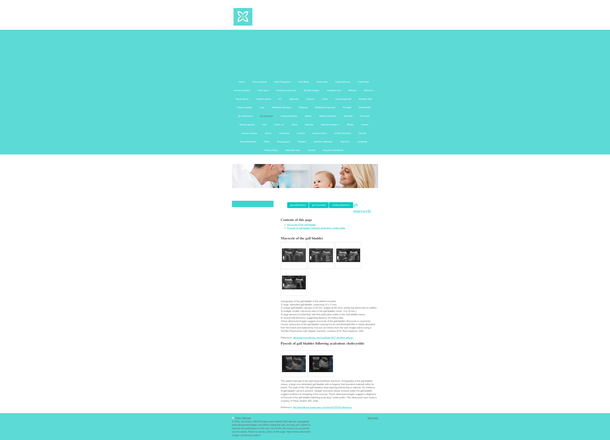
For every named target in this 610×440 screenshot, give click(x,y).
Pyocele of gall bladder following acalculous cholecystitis (316, 228)
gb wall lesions (297, 205)
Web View (373, 418)
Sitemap (246, 418)
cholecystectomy (341, 205)
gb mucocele (318, 205)
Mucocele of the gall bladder (301, 224)
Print (238, 418)
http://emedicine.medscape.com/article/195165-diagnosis (322, 407)
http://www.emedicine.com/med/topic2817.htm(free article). (323, 337)
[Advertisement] (305, 53)
